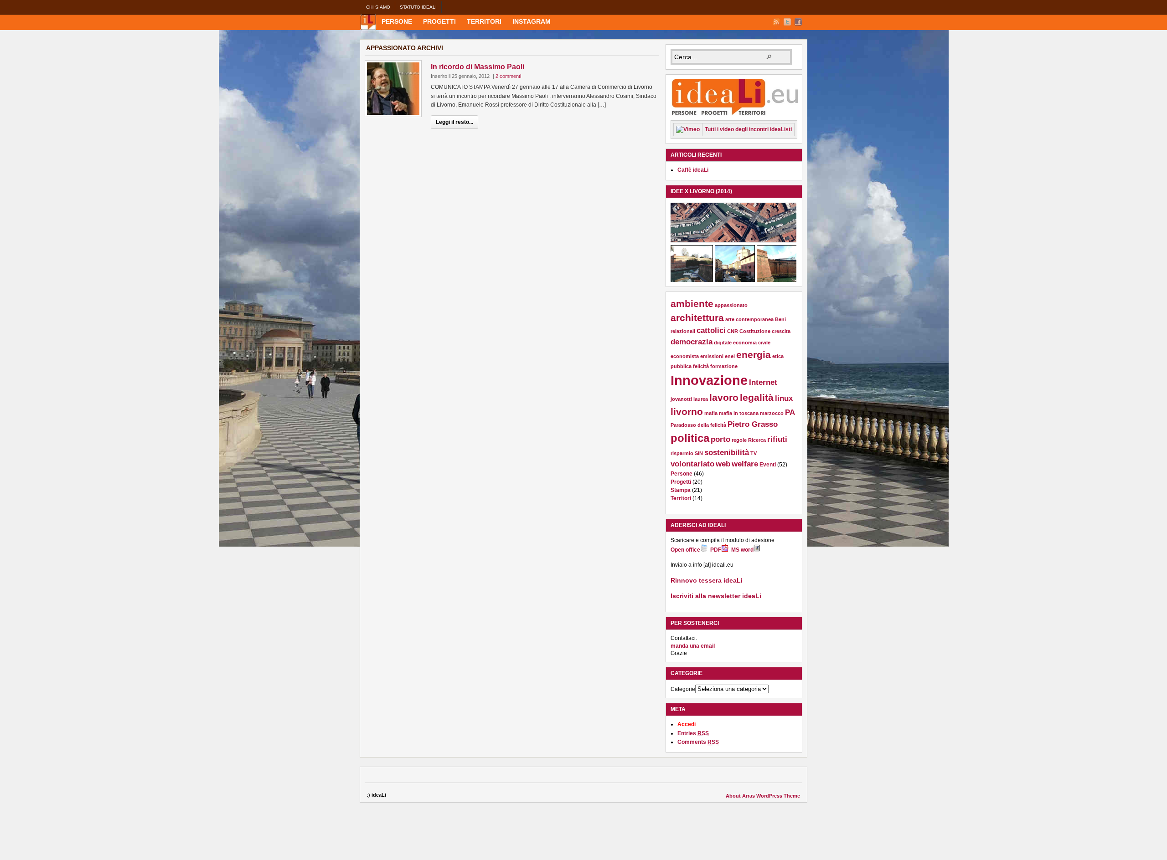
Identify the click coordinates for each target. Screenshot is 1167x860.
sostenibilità (726, 452)
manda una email (693, 646)
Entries (693, 733)
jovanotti (681, 399)
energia (753, 354)
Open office (685, 550)
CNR (732, 331)
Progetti (439, 21)
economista (685, 356)
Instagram (531, 21)
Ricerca (757, 440)
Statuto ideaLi (418, 7)
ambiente (692, 303)
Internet (763, 382)
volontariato (692, 464)
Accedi (686, 724)
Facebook (798, 22)
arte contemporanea (749, 319)
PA (790, 412)
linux (784, 398)
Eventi (767, 464)
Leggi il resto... (454, 122)
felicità (701, 366)
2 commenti (508, 76)
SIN (699, 453)
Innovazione (709, 380)
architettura (697, 317)
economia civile (751, 342)
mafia (711, 413)
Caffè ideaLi (692, 170)
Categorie (683, 689)
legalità (757, 397)
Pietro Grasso (753, 424)
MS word (742, 550)
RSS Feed (776, 22)
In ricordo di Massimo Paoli (477, 67)
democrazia (692, 342)
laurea (700, 399)
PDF (715, 550)
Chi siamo (378, 7)
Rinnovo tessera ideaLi (707, 580)
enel (730, 356)
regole (739, 440)
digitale (723, 342)
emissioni (711, 356)
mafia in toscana (739, 413)
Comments (698, 742)
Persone (397, 21)
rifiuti (777, 439)
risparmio (682, 453)
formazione (724, 366)
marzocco (772, 413)
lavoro (723, 397)
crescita (781, 331)
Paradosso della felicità (698, 425)
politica (690, 438)
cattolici (711, 330)
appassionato (731, 305)
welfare (745, 464)
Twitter (787, 22)
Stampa (681, 490)
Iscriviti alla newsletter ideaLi (716, 595)
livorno (687, 411)
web (723, 464)
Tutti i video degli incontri (748, 129)
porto (720, 439)
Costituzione (754, 331)
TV (753, 453)
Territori (484, 21)
